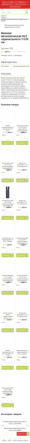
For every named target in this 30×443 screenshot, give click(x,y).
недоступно (21, 434)
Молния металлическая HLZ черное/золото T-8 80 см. (7, 128)
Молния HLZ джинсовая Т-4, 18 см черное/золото (22, 164)
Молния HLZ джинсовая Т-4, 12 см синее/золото (22, 202)
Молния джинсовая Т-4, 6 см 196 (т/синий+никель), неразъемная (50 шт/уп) (22, 129)
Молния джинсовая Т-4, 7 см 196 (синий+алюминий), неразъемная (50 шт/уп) (22, 279)
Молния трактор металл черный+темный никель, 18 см (8, 315)
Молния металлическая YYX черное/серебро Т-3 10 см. (7, 353)
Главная (4, 440)
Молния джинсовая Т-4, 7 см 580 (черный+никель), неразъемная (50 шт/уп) (7, 279)
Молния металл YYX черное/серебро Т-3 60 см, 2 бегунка (7, 239)
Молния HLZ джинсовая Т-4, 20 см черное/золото (22, 314)
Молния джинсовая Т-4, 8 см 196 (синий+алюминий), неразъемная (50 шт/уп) (7, 204)
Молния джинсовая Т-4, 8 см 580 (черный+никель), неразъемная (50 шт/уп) (22, 241)
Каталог (10, 440)
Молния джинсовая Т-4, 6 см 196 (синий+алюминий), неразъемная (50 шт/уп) (7, 166)
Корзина (15, 440)
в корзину (6, 143)
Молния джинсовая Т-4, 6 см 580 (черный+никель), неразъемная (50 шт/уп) (7, 391)
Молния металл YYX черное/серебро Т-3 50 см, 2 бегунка (22, 352)
